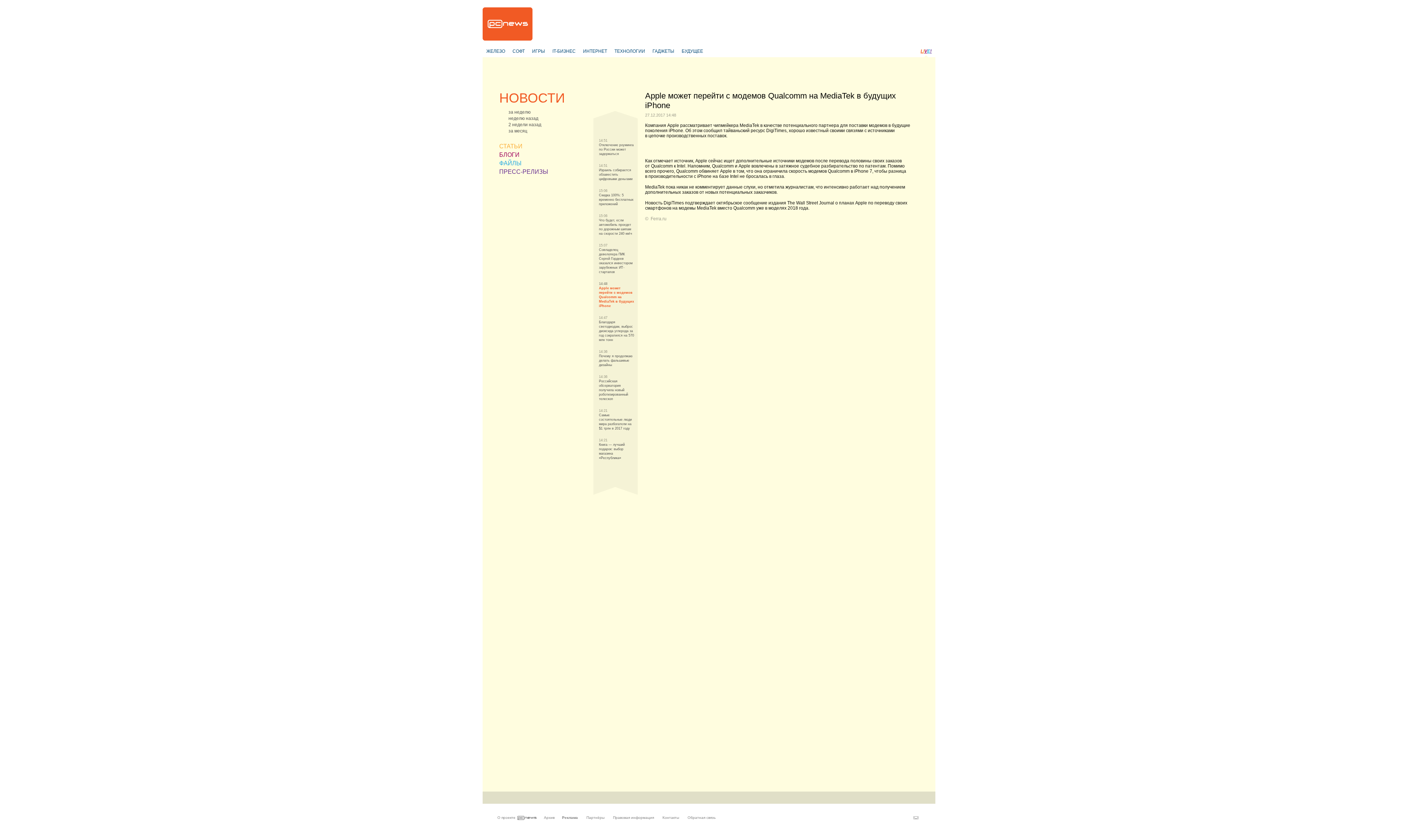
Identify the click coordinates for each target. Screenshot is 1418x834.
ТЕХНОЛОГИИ (629, 51)
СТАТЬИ (511, 146)
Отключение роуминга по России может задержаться (616, 149)
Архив (549, 818)
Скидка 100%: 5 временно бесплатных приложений (616, 199)
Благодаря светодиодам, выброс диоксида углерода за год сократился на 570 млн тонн (616, 331)
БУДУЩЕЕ (692, 51)
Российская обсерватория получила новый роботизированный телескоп (613, 390)
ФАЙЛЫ (510, 163)
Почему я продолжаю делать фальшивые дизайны (616, 360)
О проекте (506, 818)
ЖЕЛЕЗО (495, 51)
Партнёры (595, 818)
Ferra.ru (659, 218)
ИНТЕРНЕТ (595, 51)
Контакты (670, 818)
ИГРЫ (538, 51)
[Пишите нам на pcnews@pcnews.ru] (916, 818)
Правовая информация (633, 818)
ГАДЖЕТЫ (663, 51)
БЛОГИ (509, 155)
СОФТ (519, 51)
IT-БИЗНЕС (564, 51)
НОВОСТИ (532, 98)
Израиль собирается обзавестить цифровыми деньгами (616, 174)
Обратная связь (702, 818)
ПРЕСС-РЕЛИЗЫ (523, 172)
